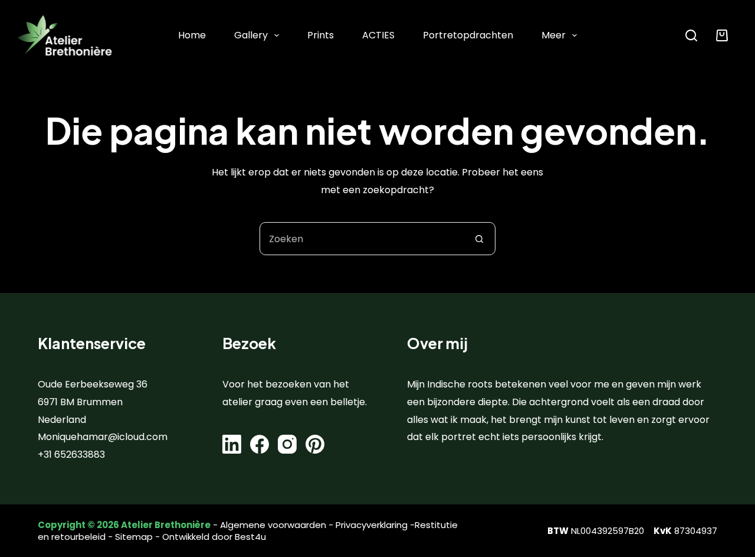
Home (192, 35)
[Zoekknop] (479, 239)
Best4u (250, 536)
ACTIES (378, 35)
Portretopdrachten (468, 35)
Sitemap (134, 536)
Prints (320, 35)
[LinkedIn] (231, 444)
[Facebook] (259, 444)
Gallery (251, 35)
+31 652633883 (71, 454)
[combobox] (361, 238)
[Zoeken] (691, 35)
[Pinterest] (315, 444)
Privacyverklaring (372, 525)
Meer (553, 35)
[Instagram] (287, 444)
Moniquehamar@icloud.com (103, 437)
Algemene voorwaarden (273, 525)
